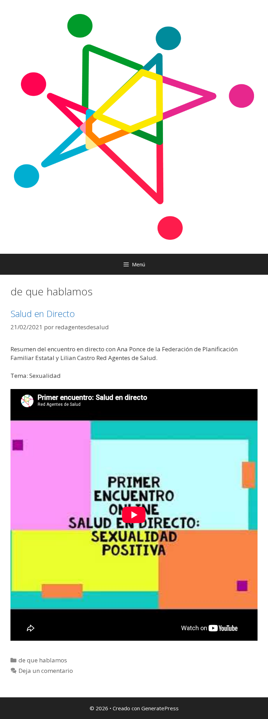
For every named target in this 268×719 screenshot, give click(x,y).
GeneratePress (160, 708)
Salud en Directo (42, 313)
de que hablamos (42, 660)
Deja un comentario (45, 671)
